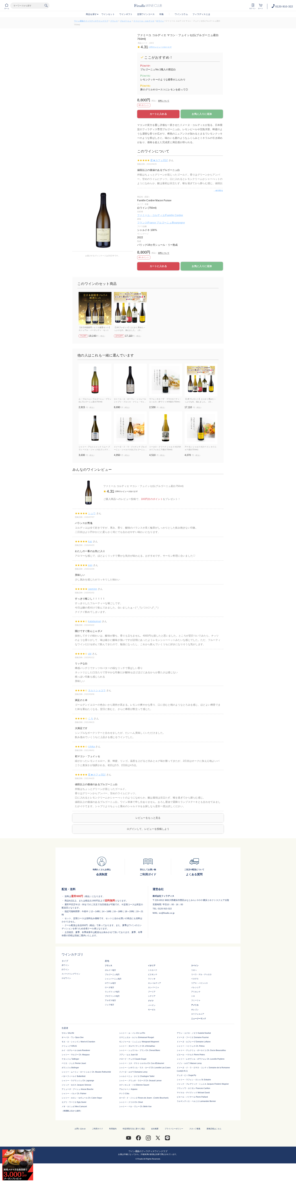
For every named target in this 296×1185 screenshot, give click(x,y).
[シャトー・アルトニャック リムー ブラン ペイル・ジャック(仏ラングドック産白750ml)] (95, 427)
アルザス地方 (110, 1000)
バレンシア (195, 987)
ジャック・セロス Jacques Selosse (76, 1085)
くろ (90, 718)
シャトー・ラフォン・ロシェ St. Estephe (194, 1080)
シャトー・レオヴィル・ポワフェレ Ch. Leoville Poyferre (200, 1059)
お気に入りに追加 (202, 114)
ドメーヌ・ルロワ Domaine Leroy (133, 1072)
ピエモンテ (152, 974)
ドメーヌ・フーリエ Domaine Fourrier (193, 1037)
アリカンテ (195, 992)
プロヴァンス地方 (112, 996)
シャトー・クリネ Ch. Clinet (131, 1102)
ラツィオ (151, 979)
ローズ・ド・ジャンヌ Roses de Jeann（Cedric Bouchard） (144, 1098)
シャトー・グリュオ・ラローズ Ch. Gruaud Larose (140, 1081)
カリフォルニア (197, 1014)
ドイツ (151, 1001)
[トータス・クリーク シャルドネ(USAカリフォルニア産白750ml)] (165, 427)
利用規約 (113, 1129)
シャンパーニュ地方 (113, 979)
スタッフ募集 (194, 1129)
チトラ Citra (124, 1093)
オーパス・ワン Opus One (73, 1037)
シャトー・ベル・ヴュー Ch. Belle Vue (135, 1106)
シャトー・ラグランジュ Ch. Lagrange (78, 1081)
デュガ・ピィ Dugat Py (186, 1075)
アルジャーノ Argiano (128, 1089)
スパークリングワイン (71, 974)
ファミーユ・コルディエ (143, 21)
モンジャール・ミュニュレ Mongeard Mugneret (139, 1042)
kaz (90, 541)
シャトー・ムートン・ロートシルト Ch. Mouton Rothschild (86, 1072)
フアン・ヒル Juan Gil (128, 1055)
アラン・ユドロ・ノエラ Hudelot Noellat (194, 1033)
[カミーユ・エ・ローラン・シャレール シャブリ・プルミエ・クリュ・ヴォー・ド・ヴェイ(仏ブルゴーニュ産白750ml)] (130, 380)
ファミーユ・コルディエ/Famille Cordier (160, 215)
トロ (193, 996)
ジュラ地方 (109, 1005)
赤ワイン (65, 965)
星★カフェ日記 (159, 160)
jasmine (92, 589)
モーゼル (151, 1010)
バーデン (151, 1005)
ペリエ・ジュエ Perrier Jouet (74, 1063)
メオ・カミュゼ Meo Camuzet (74, 1106)
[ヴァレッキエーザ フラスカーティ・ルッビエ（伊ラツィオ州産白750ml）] (165, 380)
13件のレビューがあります (160, 47)
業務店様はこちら (214, 1129)
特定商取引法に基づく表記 (134, 1129)
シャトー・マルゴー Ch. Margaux (76, 1055)
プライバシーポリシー (174, 1129)
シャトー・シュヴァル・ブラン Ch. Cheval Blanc (139, 1050)
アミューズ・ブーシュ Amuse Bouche (77, 1089)
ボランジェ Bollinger (70, 1068)
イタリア (151, 965)
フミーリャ (195, 1000)
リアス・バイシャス (199, 983)
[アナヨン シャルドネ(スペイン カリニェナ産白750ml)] (201, 427)
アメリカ (195, 1005)
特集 (161, 14)
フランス (114, 21)
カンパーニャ (153, 987)
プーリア (151, 992)
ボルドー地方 (110, 970)
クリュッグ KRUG (69, 1046)
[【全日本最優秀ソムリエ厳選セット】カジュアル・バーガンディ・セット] (95, 308)
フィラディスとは (201, 14)
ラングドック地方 (112, 992)
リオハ (194, 970)
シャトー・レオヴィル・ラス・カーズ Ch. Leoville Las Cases (145, 1068)
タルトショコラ (97, 690)
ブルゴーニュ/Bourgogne (170, 222)
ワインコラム (181, 14)
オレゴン (195, 1010)
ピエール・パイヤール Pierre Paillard (192, 1097)
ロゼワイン (66, 978)
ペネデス (195, 979)
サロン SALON (68, 1033)
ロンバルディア (154, 983)
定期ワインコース (146, 14)
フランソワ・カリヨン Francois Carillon (193, 1088)
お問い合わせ (80, 1129)
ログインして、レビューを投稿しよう (148, 829)
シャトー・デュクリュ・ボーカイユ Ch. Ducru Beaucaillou (201, 1050)
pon (90, 565)
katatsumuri (94, 621)
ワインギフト (126, 14)
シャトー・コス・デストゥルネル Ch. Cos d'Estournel (141, 1063)
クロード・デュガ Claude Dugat (132, 1059)
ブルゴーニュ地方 (112, 974)
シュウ (92, 513)
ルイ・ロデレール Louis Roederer (76, 1050)
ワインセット (108, 14)
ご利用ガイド (97, 1129)
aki (89, 653)
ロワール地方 (110, 983)
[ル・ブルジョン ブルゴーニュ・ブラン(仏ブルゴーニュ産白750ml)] (95, 380)
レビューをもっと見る (148, 818)
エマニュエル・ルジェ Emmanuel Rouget (136, 1037)
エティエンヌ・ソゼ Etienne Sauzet (134, 1085)
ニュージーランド (198, 1018)
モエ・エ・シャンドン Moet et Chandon (78, 1042)
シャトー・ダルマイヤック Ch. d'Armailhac (137, 1046)
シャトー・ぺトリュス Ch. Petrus (191, 1046)
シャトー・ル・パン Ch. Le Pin (132, 1033)
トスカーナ (152, 970)
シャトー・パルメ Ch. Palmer (74, 1093)
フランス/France (146, 222)
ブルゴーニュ (125, 21)
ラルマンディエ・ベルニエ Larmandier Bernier (196, 1101)
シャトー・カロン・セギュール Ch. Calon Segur (82, 1098)
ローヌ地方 (109, 987)
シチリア (151, 996)
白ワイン (160, 21)
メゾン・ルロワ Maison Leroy (189, 1063)
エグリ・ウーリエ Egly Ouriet (74, 1102)
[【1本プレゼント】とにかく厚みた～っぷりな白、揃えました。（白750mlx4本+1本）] (130, 308)
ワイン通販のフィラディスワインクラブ (91, 21)
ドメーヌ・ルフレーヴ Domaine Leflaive (194, 1042)
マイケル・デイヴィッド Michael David (193, 1093)
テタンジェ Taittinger (70, 1059)
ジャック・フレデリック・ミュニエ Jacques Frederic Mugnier (203, 1084)
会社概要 (154, 1129)
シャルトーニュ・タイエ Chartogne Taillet (136, 1076)
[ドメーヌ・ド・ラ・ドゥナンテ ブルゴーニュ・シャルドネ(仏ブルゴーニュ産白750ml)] (130, 427)
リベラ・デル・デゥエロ (201, 974)
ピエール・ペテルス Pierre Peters (191, 1055)
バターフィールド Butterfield (73, 1076)
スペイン (195, 965)
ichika (91, 746)
